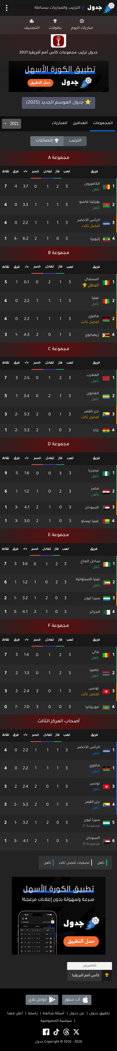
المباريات (59, 124)
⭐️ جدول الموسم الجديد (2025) (58, 102)
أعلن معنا (15, 1014)
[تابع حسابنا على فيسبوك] (45, 1032)
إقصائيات (45, 141)
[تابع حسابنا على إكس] (76, 1032)
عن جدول (76, 1014)
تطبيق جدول (99, 1014)
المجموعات (103, 124)
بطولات (55, 28)
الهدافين (80, 124)
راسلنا (33, 1014)
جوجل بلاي (38, 1000)
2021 (14, 123)
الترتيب (75, 141)
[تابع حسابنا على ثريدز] (66, 1032)
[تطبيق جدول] (59, 77)
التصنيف (31, 28)
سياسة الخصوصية (56, 1021)
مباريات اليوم (82, 28)
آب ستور (73, 1000)
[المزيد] (6, 8)
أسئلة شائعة (53, 1014)
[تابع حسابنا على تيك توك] (56, 1032)
